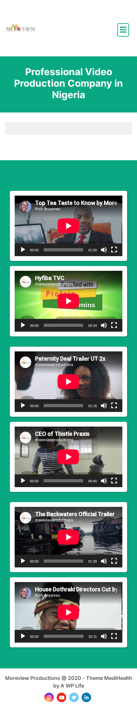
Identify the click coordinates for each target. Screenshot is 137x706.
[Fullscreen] (114, 250)
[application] (68, 226)
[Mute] (104, 250)
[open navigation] (123, 30)
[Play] (23, 250)
